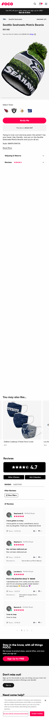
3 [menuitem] (27, 630)
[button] (10, 531)
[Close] (45, 700)
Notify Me (24, 120)
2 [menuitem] (24, 630)
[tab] (13, 477)
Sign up (8, 685)
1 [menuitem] (21, 630)
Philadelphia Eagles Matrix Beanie (28, 595)
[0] (40, 4)
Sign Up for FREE (15, 659)
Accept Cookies (37, 713)
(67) (45, 19)
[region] (24, 707)
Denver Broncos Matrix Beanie (31, 561)
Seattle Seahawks (15, 19)
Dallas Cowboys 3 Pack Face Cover (18, 442)
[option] (24, 11)
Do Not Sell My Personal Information (15, 713)
